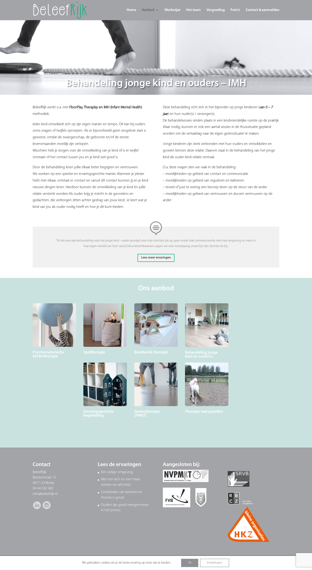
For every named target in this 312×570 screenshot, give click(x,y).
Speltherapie (94, 352)
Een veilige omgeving (117, 472)
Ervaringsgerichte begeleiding (98, 414)
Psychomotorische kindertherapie (48, 354)
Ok (189, 563)
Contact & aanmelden (262, 10)
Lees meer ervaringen (156, 257)
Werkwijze (172, 10)
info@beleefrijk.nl (45, 494)
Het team (193, 10)
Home (131, 10)
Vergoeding (215, 10)
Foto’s (235, 10)
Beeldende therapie (151, 352)
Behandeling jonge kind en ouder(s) (201, 354)
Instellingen (214, 563)
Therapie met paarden (204, 412)
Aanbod (148, 10)
